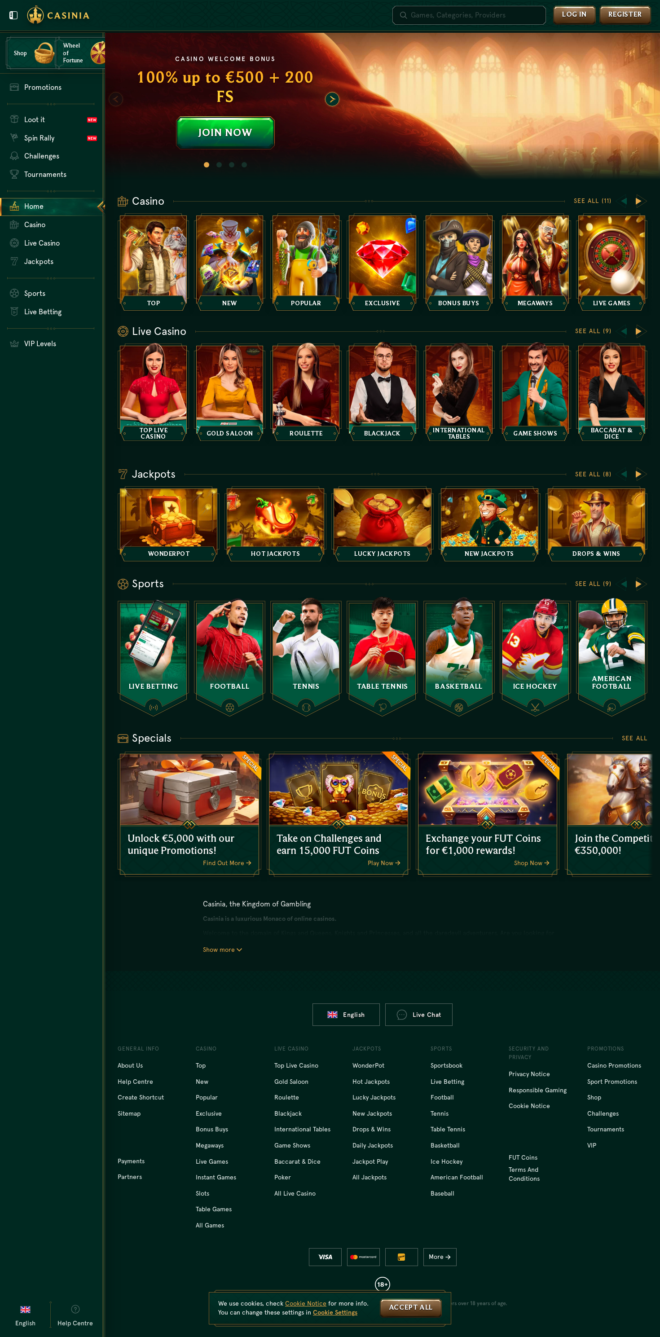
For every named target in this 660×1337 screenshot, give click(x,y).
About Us (130, 1065)
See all (634, 738)
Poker (282, 1177)
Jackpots (154, 474)
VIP (591, 1145)
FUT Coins (523, 1157)
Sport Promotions (612, 1081)
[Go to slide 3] (231, 164)
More (436, 1256)
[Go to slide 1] (206, 164)
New (202, 1081)
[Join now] (382, 106)
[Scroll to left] (116, 99)
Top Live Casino (296, 1065)
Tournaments (605, 1129)
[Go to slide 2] (219, 164)
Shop (594, 1097)
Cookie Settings (335, 1312)
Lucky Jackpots (374, 1097)
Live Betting (447, 1081)
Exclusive (209, 1113)
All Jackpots (369, 1177)
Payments (131, 1161)
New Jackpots (372, 1113)
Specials (152, 738)
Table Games (214, 1209)
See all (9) (593, 330)
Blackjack (288, 1113)
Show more (219, 949)
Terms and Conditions (524, 1174)
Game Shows (292, 1145)
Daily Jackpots (372, 1145)
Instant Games (216, 1177)
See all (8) (593, 474)
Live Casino (159, 331)
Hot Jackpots (371, 1081)
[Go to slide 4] (244, 164)
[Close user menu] (13, 15)
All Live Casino (295, 1193)
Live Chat (427, 1014)
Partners (130, 1176)
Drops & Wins (371, 1129)
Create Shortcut (141, 1097)
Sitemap (129, 1113)
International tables (302, 1129)
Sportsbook (446, 1065)
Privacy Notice (529, 1074)
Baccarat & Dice (297, 1161)
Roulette (286, 1097)
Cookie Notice (529, 1105)
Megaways (210, 1145)
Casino (148, 201)
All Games (210, 1225)
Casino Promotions (614, 1065)
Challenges (603, 1113)
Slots (202, 1193)
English (354, 1014)
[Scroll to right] (332, 99)
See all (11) (593, 200)
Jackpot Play (370, 1161)
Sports (148, 583)
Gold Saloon (291, 1081)
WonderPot (368, 1065)
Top (201, 1065)
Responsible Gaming (538, 1090)
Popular (207, 1097)
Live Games (212, 1161)
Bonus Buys (212, 1129)
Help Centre (135, 1081)
